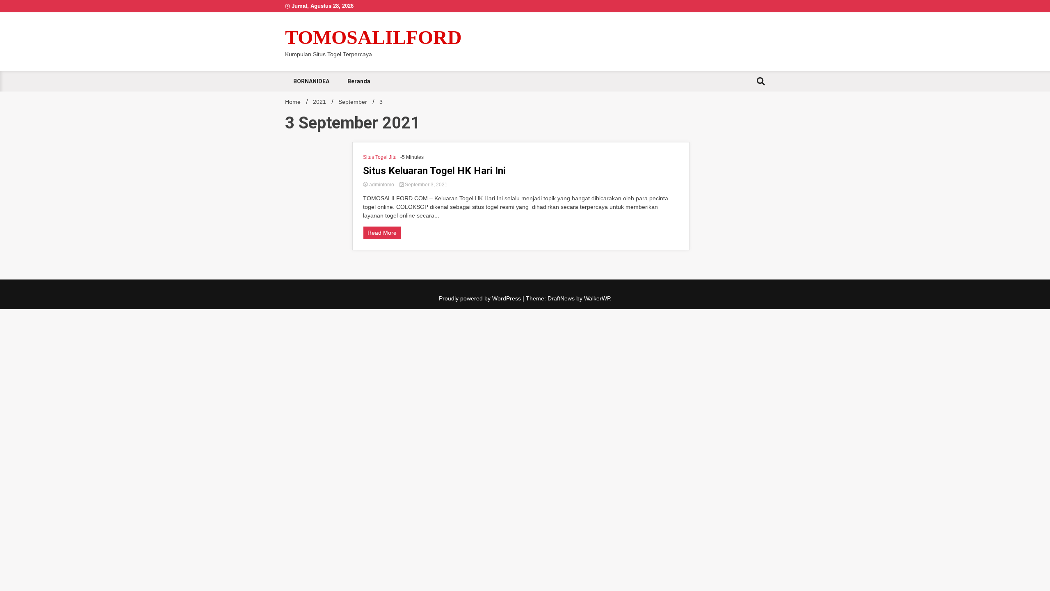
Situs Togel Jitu (380, 157)
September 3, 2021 (425, 185)
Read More (382, 232)
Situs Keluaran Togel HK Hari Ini (434, 170)
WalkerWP (597, 298)
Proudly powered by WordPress (481, 298)
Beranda (358, 81)
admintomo (381, 185)
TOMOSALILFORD (373, 37)
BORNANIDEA (311, 81)
